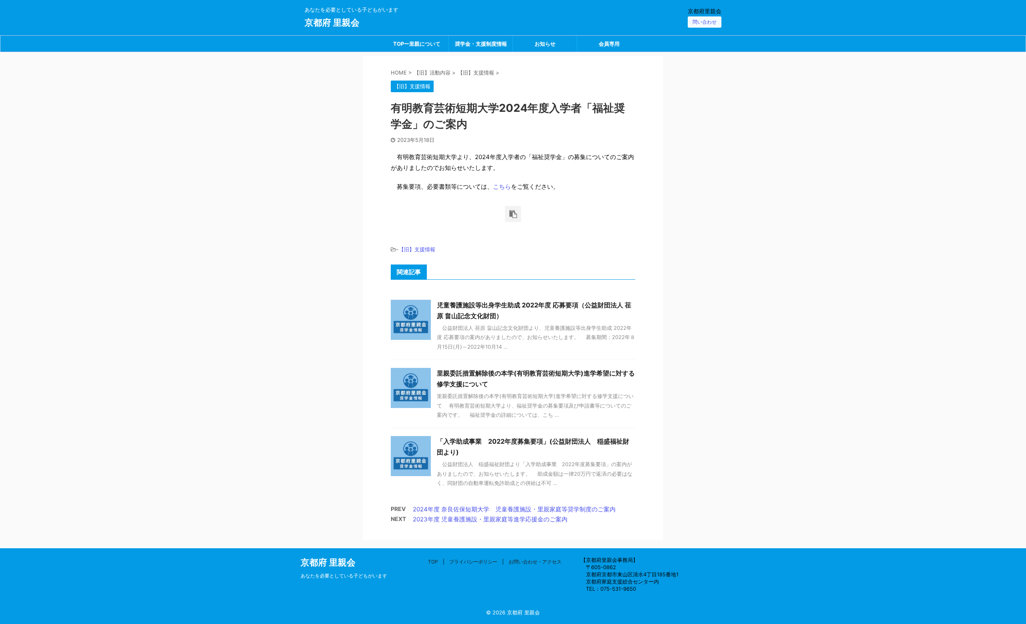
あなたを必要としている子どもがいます (344, 576)
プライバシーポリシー (473, 562)
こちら (502, 186)
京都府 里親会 (332, 22)
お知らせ (545, 43)
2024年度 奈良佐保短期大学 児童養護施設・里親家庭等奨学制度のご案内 (514, 509)
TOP (433, 562)
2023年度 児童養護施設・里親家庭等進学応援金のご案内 (490, 519)
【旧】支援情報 (417, 249)
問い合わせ (705, 22)
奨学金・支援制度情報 (481, 43)
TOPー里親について (416, 43)
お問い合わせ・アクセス (535, 562)
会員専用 (609, 43)
